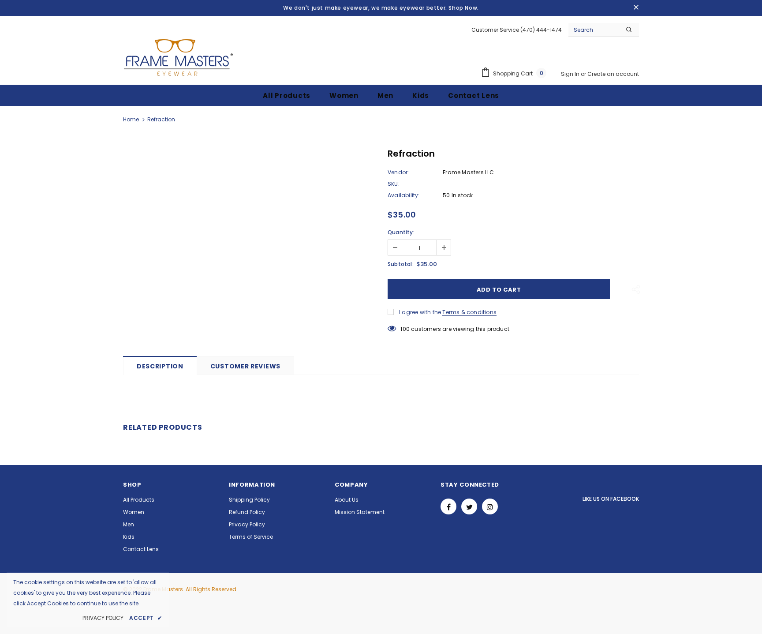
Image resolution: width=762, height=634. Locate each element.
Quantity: (401, 232)
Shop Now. (463, 7)
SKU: (394, 184)
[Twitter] (469, 506)
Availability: (404, 195)
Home (131, 119)
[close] (635, 8)
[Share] (633, 289)
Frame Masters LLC (468, 172)
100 (405, 329)
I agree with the (420, 312)
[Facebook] (448, 506)
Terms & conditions (469, 312)
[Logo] (178, 57)
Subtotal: (401, 264)
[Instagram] (490, 506)
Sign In (571, 74)
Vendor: (398, 172)
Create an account (613, 74)
